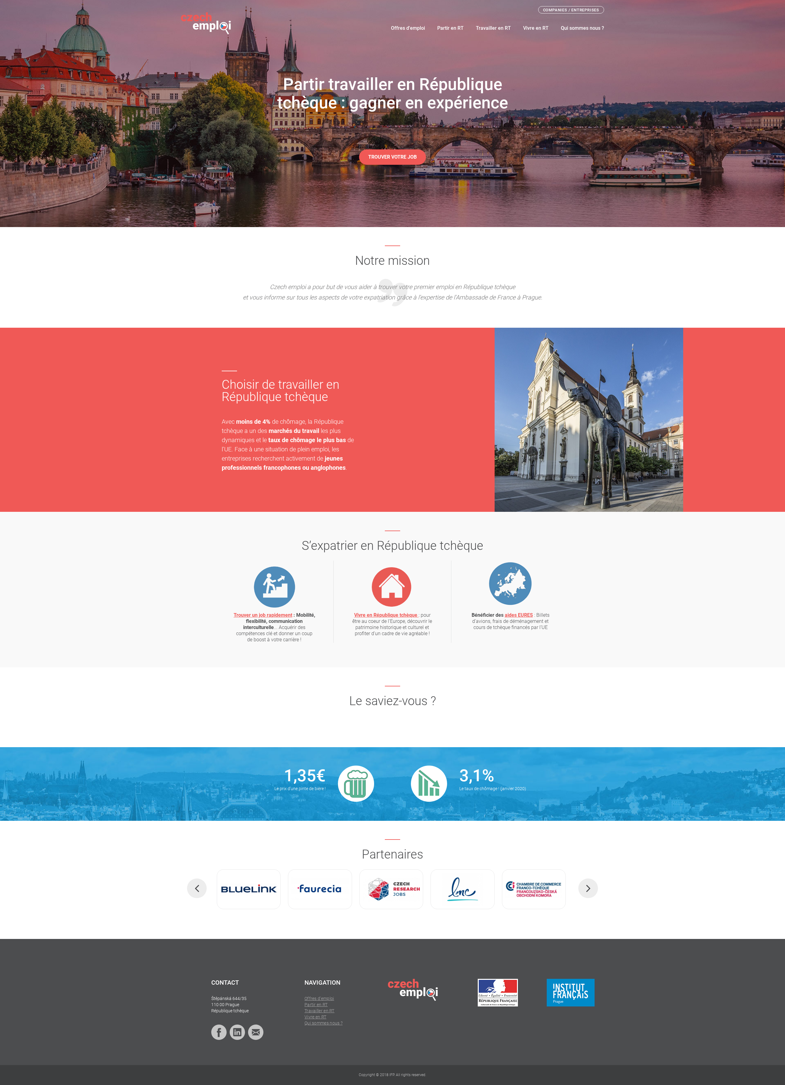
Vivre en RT (536, 28)
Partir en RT (450, 28)
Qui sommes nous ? (582, 28)
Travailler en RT (493, 28)
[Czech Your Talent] (541, 889)
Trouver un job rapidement (263, 615)
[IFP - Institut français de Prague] (570, 992)
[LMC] (327, 889)
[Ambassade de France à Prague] (497, 992)
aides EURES (519, 615)
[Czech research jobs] (256, 889)
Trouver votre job (392, 157)
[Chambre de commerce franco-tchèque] (398, 889)
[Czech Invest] (469, 889)
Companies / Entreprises (571, 10)
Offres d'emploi (408, 28)
